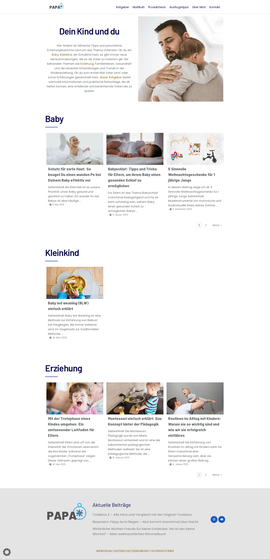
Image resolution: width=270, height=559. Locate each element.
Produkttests (157, 7)
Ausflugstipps (178, 7)
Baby (55, 55)
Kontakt (215, 7)
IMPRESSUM (104, 551)
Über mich (199, 7)
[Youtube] (221, 519)
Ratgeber (122, 7)
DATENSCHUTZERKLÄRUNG (131, 551)
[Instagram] (214, 519)
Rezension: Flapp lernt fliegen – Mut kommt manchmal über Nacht (145, 522)
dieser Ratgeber (111, 77)
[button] (7, 552)
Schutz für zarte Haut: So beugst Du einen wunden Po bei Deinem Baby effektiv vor (74, 174)
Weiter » (217, 225)
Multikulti (139, 7)
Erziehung (87, 64)
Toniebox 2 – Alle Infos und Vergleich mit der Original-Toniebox (142, 514)
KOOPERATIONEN (163, 551)
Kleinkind (66, 55)
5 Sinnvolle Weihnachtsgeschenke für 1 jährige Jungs (191, 174)
